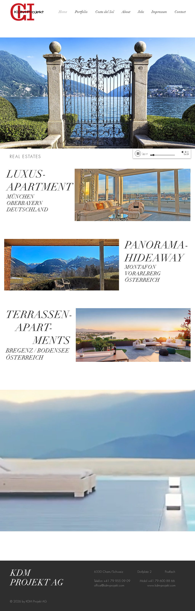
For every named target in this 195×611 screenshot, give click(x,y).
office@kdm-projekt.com (109, 585)
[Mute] (183, 152)
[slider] (187, 152)
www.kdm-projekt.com (161, 585)
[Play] (138, 153)
